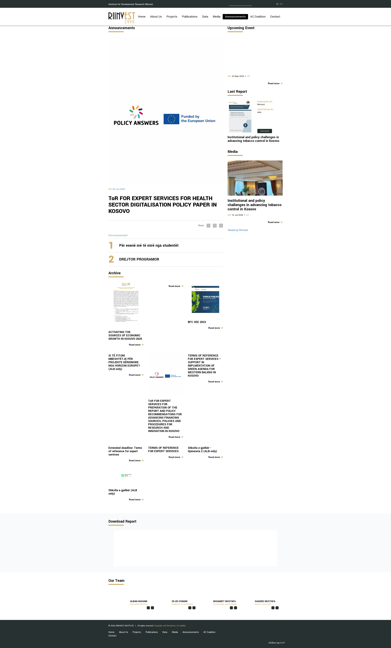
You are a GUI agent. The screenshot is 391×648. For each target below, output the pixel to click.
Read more (135, 345)
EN (281, 4)
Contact (275, 17)
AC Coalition (258, 17)
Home (142, 17)
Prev (110, 548)
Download (264, 131)
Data (205, 17)
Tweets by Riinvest (238, 230)
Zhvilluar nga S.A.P (277, 642)
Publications (189, 17)
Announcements (235, 17)
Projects (171, 17)
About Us (156, 17)
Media (216, 17)
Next (280, 548)
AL (277, 4)
